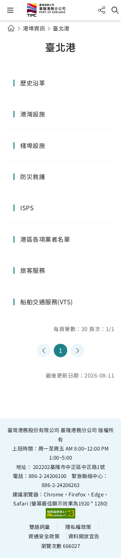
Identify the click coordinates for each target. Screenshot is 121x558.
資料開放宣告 (83, 536)
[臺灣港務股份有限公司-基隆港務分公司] (60, 10)
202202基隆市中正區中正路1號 (69, 466)
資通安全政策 (43, 536)
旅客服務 (32, 270)
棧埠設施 (32, 145)
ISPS (27, 207)
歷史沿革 (32, 82)
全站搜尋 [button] (115, 10)
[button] (10, 10)
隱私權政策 (78, 527)
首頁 (11, 28)
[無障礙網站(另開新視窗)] (60, 513)
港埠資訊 (34, 28)
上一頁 (43, 350)
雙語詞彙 (39, 527)
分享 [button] (102, 10)
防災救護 (32, 176)
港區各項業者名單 (45, 239)
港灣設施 (32, 113)
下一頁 (77, 350)
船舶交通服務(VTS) (46, 301)
